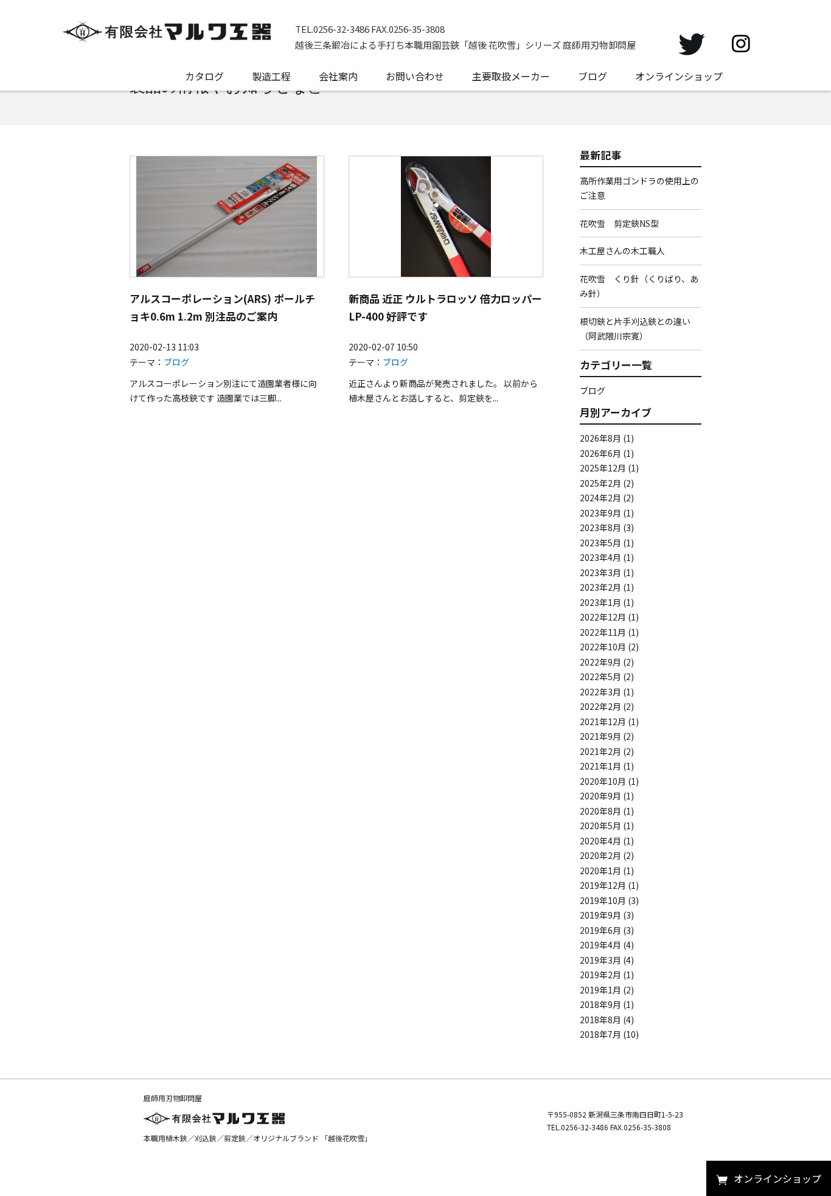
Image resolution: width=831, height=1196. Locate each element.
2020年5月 (600, 825)
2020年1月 (600, 870)
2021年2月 (600, 751)
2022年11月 (603, 632)
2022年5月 (600, 676)
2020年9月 (600, 796)
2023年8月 (600, 527)
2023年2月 (600, 587)
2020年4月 (600, 841)
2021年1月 (600, 766)
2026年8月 (600, 438)
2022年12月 (603, 617)
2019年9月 (600, 915)
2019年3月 (600, 960)
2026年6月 (600, 453)
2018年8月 (600, 1019)
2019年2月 (600, 974)
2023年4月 (600, 557)
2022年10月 (603, 647)
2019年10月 (603, 900)
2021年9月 (600, 736)
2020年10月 (603, 781)
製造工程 (271, 76)
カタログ (204, 76)
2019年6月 (600, 930)
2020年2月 (600, 855)
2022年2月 (600, 706)
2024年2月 (600, 498)
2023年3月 (600, 572)
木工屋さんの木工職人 (622, 251)
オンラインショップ (679, 76)
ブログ (592, 76)
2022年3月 (600, 692)
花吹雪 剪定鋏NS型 (619, 223)
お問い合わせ (415, 76)
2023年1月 (600, 602)
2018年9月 (600, 1004)
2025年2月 (600, 483)
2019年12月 (603, 885)
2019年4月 (600, 945)
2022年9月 (600, 662)
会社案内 (338, 76)
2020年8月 (600, 811)
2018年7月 (600, 1034)
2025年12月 (603, 468)
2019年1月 (600, 990)
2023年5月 (600, 543)
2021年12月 (603, 721)
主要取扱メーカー (511, 76)
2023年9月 (600, 513)
